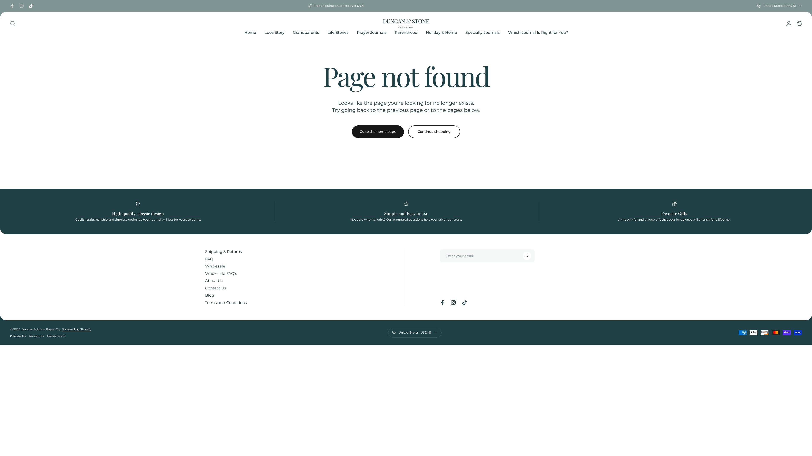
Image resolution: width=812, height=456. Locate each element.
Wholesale (215, 266)
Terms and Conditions (226, 302)
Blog (209, 295)
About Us (214, 280)
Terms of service (56, 336)
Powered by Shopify (76, 329)
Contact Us (215, 288)
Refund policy (18, 336)
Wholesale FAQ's (221, 273)
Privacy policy (36, 336)
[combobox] (779, 6)
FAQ (209, 259)
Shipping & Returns (223, 251)
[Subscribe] (527, 256)
